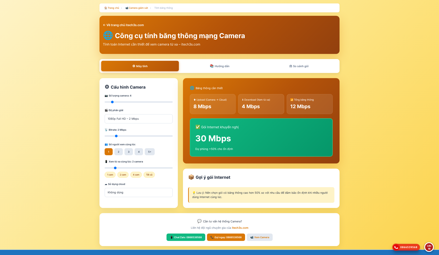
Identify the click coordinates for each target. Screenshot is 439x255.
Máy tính (140, 66)
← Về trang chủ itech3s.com (123, 25)
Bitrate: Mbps (115, 129)
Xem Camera (259, 237)
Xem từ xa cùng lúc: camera (124, 161)
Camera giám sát (136, 7)
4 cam (136, 174)
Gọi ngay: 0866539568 (226, 237)
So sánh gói (299, 66)
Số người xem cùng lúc (120, 144)
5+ (149, 151)
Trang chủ (111, 7)
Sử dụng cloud (115, 184)
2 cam (123, 174)
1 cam (110, 174)
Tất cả (149, 174)
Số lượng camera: (118, 95)
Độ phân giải (114, 110)
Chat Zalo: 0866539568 (186, 237)
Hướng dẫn (219, 66)
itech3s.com (240, 227)
